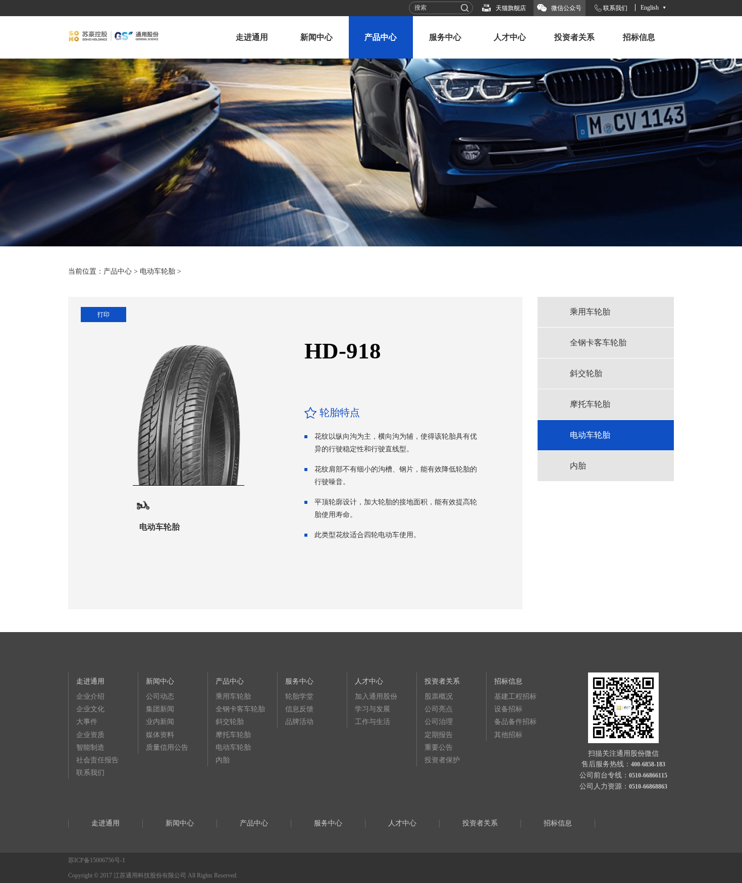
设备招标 (508, 709)
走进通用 (252, 37)
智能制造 (90, 747)
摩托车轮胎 (590, 404)
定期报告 (439, 735)
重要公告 (439, 747)
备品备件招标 (515, 721)
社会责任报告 (97, 760)
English (650, 7)
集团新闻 (160, 709)
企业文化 (90, 709)
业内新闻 (160, 721)
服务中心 (445, 37)
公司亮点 (439, 709)
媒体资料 (160, 735)
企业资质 (90, 735)
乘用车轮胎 (590, 311)
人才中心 (510, 37)
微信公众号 (566, 8)
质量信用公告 (167, 747)
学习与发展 (372, 709)
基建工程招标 (515, 696)
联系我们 (615, 8)
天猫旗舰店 (511, 8)
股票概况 (439, 696)
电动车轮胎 (157, 271)
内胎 (578, 465)
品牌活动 (299, 721)
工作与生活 (372, 721)
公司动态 (160, 696)
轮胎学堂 (299, 696)
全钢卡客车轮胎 (598, 342)
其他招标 (508, 735)
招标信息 (639, 37)
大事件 (86, 721)
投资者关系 (574, 37)
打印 (103, 314)
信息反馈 (299, 709)
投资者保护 (442, 760)
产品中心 (380, 37)
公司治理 (439, 721)
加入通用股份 (376, 696)
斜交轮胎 (586, 373)
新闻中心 (316, 37)
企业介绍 (90, 696)
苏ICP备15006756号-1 (96, 860)
